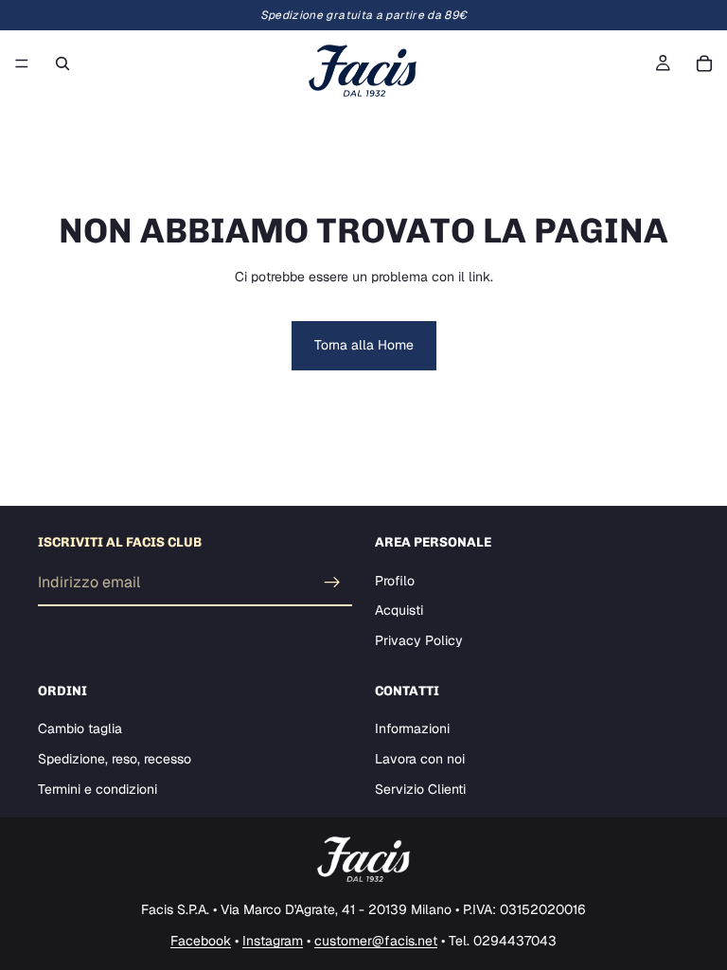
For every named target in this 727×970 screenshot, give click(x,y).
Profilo (395, 580)
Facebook (200, 940)
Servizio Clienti (420, 788)
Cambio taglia (80, 728)
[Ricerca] (62, 63)
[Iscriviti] (332, 582)
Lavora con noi (420, 758)
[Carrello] (704, 63)
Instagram (272, 940)
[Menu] (22, 63)
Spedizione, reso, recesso (114, 758)
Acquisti (399, 610)
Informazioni (412, 728)
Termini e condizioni (97, 788)
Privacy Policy (419, 640)
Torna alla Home (364, 344)
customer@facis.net (375, 940)
